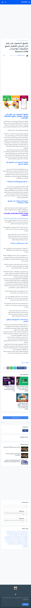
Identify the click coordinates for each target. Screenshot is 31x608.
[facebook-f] (25, 430)
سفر (13, 540)
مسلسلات (19, 543)
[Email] (8, 368)
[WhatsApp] (11, 368)
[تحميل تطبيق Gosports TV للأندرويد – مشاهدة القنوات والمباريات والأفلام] (22, 381)
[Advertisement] (15, 21)
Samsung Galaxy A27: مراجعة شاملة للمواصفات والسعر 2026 (12, 461)
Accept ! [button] (25, 604)
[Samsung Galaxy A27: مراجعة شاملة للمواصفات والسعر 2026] (24, 462)
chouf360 (24, 2)
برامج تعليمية (8, 537)
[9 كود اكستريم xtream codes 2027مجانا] (24, 455)
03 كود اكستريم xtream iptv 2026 (11, 447)
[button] (29, 2)
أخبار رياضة (24, 532)
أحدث (28, 422)
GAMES (25, 546)
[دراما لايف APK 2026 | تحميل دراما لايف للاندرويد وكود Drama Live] (9, 381)
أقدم (3, 422)
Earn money (11, 543)
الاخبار (18, 532)
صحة (26, 543)
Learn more (26, 599)
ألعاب (10, 534)
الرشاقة (15, 534)
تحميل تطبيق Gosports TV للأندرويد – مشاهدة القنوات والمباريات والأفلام (22, 389)
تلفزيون (19, 540)
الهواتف (25, 537)
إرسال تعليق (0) (15, 417)
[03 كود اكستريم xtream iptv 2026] (24, 449)
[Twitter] (14, 368)
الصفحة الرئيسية (24, 40)
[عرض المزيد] (4, 368)
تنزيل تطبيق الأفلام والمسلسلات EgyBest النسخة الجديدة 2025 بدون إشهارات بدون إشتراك (22, 406)
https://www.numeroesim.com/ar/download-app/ (16, 218)
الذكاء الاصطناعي (10, 532)
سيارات (8, 540)
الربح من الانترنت (23, 534)
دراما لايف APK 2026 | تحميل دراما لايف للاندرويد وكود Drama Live (9, 389)
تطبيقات (18, 40)
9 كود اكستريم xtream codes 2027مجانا (13, 454)
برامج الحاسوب (17, 537)
